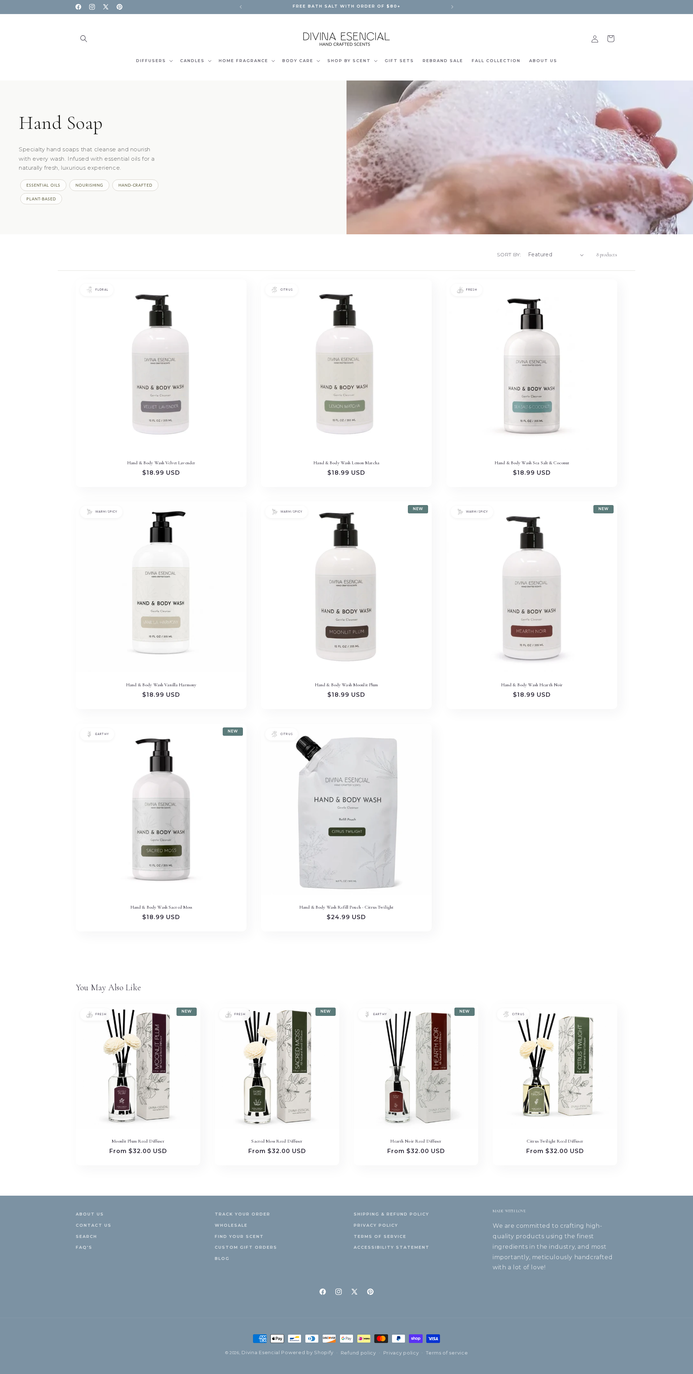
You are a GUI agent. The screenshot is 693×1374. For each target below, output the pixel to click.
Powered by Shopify (307, 1352)
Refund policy (358, 1353)
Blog (222, 1258)
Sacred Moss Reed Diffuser (276, 1141)
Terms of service (447, 1353)
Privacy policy (401, 1353)
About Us (90, 1214)
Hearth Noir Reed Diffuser (415, 1141)
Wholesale (231, 1225)
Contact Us (94, 1225)
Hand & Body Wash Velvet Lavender (161, 463)
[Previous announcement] (241, 7)
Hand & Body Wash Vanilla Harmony (161, 685)
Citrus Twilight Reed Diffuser (555, 1141)
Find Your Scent (239, 1236)
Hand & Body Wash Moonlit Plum (346, 685)
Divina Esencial (261, 1352)
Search (86, 1236)
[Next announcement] (452, 7)
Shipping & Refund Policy (391, 1214)
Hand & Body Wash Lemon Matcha (347, 463)
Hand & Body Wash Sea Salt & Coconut (531, 463)
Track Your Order (242, 1214)
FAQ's (84, 1247)
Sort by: (509, 254)
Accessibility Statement (392, 1247)
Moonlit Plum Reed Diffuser (138, 1141)
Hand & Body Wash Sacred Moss (161, 907)
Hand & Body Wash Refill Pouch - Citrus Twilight (346, 907)
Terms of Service (380, 1236)
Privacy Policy (376, 1225)
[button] (84, 39)
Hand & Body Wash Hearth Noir (532, 685)
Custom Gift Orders (246, 1247)
